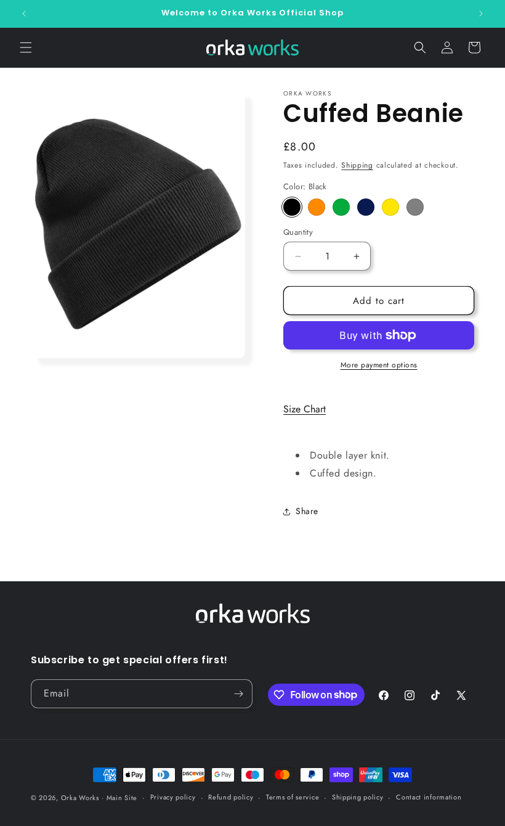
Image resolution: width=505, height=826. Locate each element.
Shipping (357, 165)
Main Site (122, 798)
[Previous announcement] (24, 13)
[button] (25, 47)
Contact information (428, 797)
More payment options (379, 364)
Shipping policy (358, 797)
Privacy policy (173, 797)
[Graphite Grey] (415, 207)
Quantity (298, 232)
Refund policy (230, 797)
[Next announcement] (481, 13)
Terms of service (292, 797)
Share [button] (307, 511)
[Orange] (316, 207)
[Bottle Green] (341, 207)
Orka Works (80, 798)
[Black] (292, 207)
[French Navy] (365, 207)
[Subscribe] (238, 693)
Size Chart (304, 409)
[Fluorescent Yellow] (390, 207)
